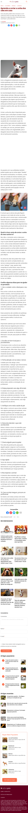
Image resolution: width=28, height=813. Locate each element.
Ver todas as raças (9, 780)
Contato (3, 797)
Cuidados (19, 5)
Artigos (13, 5)
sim (14, 517)
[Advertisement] (14, 43)
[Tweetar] (14, 25)
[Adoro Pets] (14, 1)
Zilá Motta (4, 21)
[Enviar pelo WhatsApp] (17, 25)
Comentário (4, 616)
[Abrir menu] (1, 1)
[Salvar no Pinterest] (25, 207)
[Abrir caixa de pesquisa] (26, 1)
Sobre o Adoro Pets (5, 791)
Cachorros (7, 5)
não (18, 517)
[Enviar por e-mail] (19, 25)
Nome (3, 628)
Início (2, 5)
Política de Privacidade (6, 794)
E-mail (3, 636)
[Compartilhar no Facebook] (22, 207)
